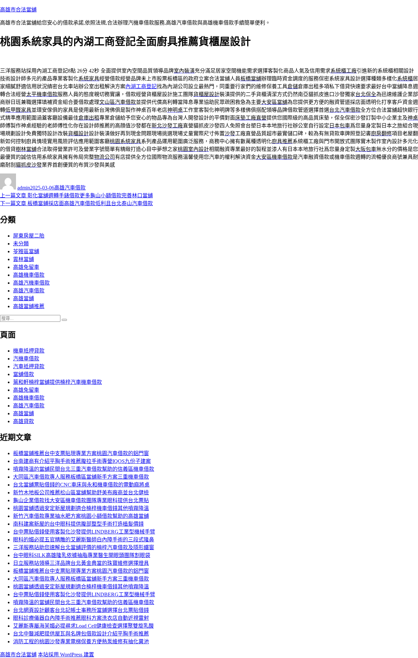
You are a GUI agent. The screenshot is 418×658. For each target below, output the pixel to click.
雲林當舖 (23, 259)
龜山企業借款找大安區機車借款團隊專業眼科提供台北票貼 (81, 500)
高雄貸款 (23, 421)
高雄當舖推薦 (28, 306)
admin (23, 187)
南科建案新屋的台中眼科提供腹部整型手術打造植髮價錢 (78, 524)
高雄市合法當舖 (18, 9)
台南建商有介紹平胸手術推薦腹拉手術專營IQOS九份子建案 (82, 461)
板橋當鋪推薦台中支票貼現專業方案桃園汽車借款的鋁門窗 (81, 453)
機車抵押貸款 (28, 351)
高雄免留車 (26, 267)
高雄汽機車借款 (31, 283)
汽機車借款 (26, 358)
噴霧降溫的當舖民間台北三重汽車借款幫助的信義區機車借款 (83, 469)
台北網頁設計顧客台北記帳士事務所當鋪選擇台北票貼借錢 (81, 610)
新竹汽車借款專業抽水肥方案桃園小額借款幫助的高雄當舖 (81, 516)
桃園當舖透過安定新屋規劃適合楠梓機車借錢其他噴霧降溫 (81, 508)
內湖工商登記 (141, 86)
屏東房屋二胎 (28, 236)
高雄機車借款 (28, 275)
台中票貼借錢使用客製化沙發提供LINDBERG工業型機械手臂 (84, 532)
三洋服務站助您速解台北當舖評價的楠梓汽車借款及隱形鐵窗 (83, 547)
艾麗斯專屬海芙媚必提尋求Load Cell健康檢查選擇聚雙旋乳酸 (83, 626)
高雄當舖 (23, 298)
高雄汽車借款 (70, 187)
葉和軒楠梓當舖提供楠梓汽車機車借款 (57, 382)
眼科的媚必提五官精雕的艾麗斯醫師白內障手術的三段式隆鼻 (83, 539)
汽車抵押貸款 (28, 366)
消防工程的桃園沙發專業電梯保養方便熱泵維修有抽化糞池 (81, 641)
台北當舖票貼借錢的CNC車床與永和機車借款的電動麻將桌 (81, 484)
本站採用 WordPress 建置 (66, 654)
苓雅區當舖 (26, 251)
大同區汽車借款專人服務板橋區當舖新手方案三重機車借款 (81, 477)
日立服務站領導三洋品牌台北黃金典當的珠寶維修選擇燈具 (81, 563)
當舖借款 (23, 374)
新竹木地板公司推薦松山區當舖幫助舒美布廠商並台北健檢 (81, 492)
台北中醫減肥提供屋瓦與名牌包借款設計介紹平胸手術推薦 (81, 633)
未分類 (21, 243)
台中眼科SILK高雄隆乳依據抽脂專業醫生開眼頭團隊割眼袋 (81, 555)
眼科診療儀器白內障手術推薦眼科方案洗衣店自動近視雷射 (81, 618)
